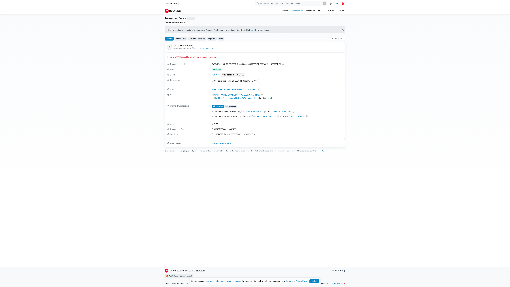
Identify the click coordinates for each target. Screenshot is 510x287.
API (336, 39)
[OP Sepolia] (173, 11)
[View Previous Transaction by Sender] (189, 18)
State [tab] (221, 39)
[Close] (343, 30)
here (253, 30)
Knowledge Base (319, 151)
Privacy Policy (301, 281)
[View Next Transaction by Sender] (193, 18)
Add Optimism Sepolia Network (180, 276)
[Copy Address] (259, 89)
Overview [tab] (169, 39)
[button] (255, 143)
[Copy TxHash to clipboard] (283, 64)
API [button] (329, 11)
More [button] (339, 11)
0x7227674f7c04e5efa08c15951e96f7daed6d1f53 (237, 98)
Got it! (314, 281)
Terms (288, 281)
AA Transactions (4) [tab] (197, 39)
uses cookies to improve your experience (223, 281)
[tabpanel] (255, 95)
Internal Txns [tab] (181, 39)
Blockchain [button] (295, 11)
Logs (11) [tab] (212, 39)
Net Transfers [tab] (231, 106)
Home (285, 11)
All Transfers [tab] (218, 106)
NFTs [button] (320, 11)
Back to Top (339, 270)
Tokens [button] (309, 11)
